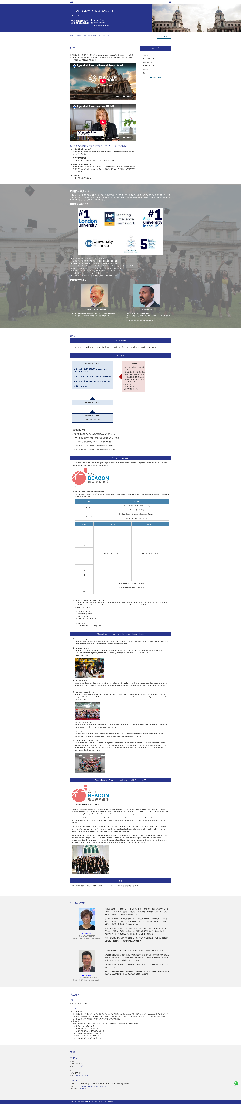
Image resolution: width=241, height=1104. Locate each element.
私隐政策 (101, 1101)
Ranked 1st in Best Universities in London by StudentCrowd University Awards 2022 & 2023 (103, 266)
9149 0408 (82, 1088)
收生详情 (102, 36)
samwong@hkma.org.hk (83, 1066)
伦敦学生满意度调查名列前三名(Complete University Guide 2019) (94, 271)
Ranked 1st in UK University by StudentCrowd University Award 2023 (95, 263)
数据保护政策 (109, 1101)
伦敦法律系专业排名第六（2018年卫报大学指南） (89, 273)
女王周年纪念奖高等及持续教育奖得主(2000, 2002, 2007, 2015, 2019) (96, 261)
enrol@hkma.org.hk (99, 1086)
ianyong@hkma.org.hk (82, 1075)
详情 (84, 36)
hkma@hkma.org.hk (85, 1086)
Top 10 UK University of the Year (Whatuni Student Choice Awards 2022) (97, 268)
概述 (71, 36)
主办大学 (78, 36)
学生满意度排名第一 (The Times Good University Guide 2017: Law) (95, 275)
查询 (107, 36)
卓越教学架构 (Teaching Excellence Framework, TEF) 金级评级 (93, 259)
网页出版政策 (94, 1101)
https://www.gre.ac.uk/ (101, 25)
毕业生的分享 (92, 36)
